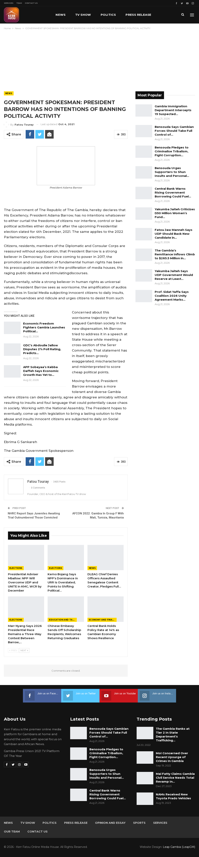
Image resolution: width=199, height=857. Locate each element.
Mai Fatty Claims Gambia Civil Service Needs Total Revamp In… (175, 777)
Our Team (12, 831)
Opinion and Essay (110, 823)
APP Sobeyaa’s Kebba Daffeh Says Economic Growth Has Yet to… (40, 371)
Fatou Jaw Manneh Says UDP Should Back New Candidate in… (173, 233)
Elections (15, 568)
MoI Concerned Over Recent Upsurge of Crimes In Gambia (172, 757)
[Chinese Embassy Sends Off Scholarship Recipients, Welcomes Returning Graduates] (66, 609)
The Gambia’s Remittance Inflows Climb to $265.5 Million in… (175, 254)
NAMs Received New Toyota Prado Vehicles (173, 796)
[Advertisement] (99, 59)
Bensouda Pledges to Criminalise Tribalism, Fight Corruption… (172, 151)
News (60, 15)
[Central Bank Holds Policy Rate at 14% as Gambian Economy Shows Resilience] (105, 609)
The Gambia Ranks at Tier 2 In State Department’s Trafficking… (172, 734)
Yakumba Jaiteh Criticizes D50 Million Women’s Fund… (175, 213)
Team (19, 3)
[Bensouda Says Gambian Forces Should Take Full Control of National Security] (143, 131)
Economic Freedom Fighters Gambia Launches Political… (44, 327)
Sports (139, 823)
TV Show (83, 15)
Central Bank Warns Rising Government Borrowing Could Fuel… (173, 192)
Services (8, 3)
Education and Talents (63, 620)
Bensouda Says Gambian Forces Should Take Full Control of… (174, 130)
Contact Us (31, 3)
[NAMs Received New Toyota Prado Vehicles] (145, 798)
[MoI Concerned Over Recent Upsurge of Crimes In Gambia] (145, 757)
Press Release (138, 15)
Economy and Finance (103, 620)
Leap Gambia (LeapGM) (179, 847)
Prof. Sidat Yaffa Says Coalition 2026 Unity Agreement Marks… (172, 295)
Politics (108, 15)
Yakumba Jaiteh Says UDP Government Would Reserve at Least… (174, 275)
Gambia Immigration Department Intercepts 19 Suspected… (173, 110)
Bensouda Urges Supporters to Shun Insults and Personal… (172, 172)
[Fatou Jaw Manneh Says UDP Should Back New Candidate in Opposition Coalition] (143, 234)
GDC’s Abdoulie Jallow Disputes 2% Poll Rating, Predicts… (42, 349)
